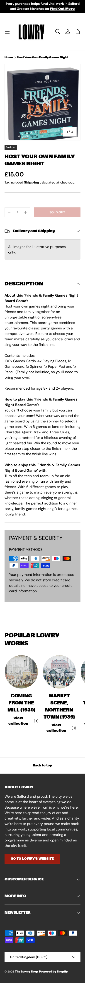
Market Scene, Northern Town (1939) (59, 706)
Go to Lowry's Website (32, 859)
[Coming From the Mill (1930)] (21, 671)
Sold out (57, 212)
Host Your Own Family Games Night (42, 57)
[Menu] (7, 32)
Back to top (42, 765)
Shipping (31, 183)
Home (9, 57)
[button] (78, 32)
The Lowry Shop (26, 971)
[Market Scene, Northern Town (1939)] (59, 671)
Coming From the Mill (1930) (21, 703)
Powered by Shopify (53, 971)
